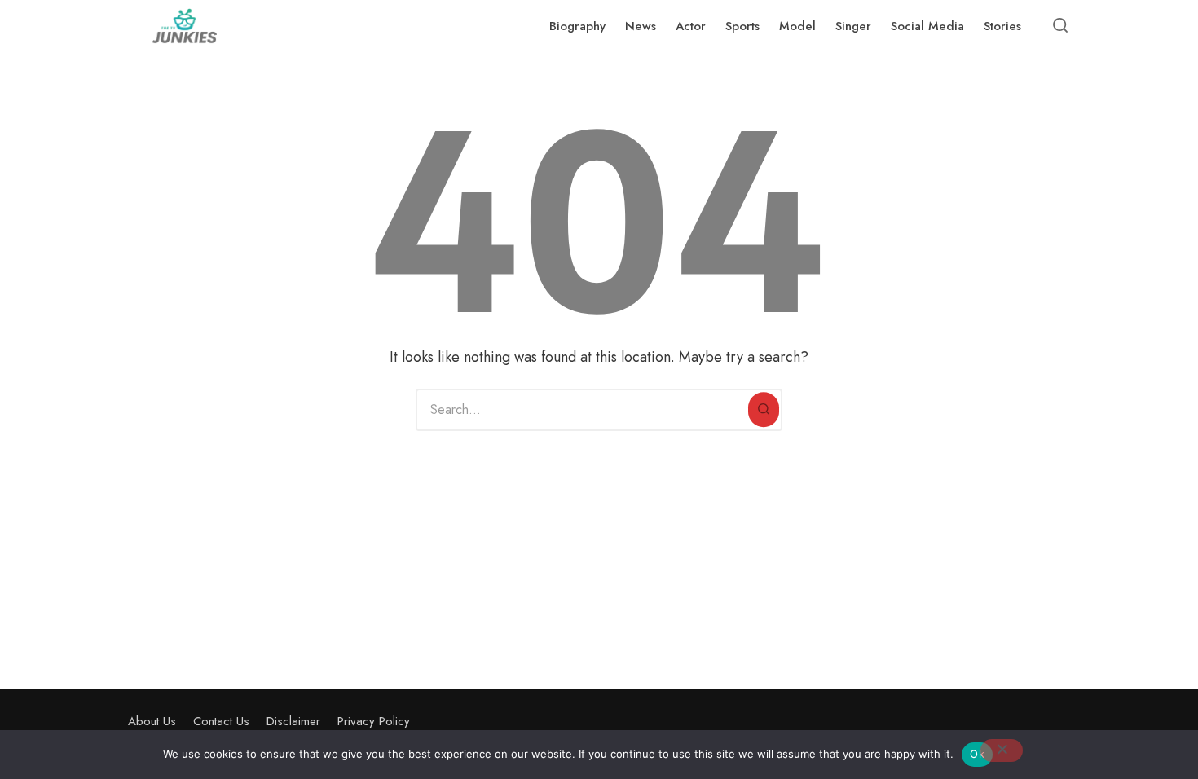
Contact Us (221, 721)
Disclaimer (293, 721)
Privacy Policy (373, 721)
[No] (1001, 750)
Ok (977, 753)
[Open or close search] (1060, 26)
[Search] (763, 410)
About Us (152, 721)
